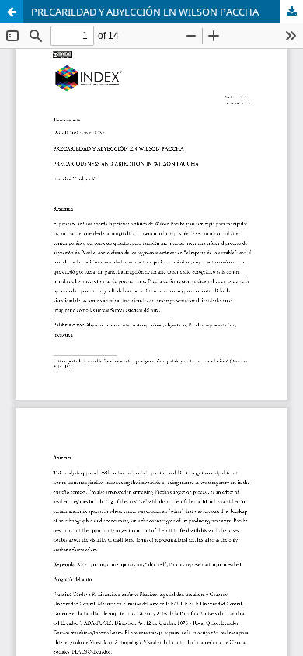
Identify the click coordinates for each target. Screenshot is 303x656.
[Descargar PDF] (291, 11)
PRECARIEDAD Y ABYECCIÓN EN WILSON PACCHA (145, 12)
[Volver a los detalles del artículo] (11, 11)
